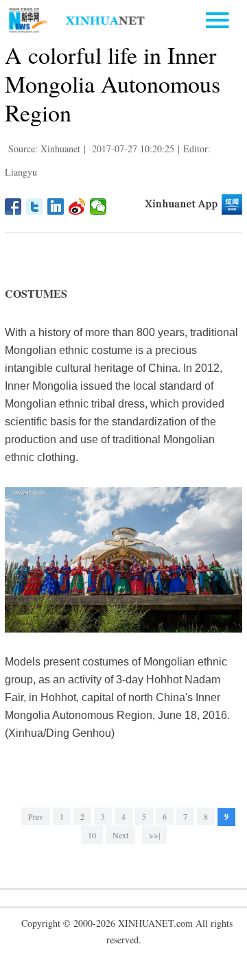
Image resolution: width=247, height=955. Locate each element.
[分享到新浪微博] (77, 206)
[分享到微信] (98, 206)
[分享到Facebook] (13, 206)
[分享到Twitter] (34, 206)
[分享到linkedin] (55, 206)
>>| (154, 834)
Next (120, 834)
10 (92, 834)
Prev (35, 816)
